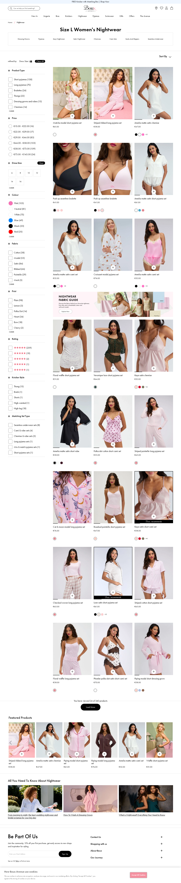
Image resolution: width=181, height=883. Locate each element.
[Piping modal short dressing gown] (154, 671)
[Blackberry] (61, 463)
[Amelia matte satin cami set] (72, 267)
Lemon (18, 305)
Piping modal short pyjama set (76, 762)
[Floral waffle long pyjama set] (72, 671)
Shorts (18, 397)
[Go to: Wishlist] (161, 8)
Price (14, 118)
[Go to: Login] (166, 8)
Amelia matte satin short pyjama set (150, 198)
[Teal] (139, 210)
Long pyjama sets (23, 441)
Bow (18, 322)
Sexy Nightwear (59, 39)
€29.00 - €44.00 (24, 137)
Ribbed (19, 269)
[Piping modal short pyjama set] (77, 740)
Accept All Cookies (138, 875)
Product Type (18, 70)
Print (14, 291)
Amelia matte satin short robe (66, 451)
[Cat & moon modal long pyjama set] (72, 520)
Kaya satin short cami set (145, 526)
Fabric (15, 243)
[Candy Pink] (143, 134)
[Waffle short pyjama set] (159, 740)
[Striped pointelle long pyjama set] (154, 444)
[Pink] (136, 387)
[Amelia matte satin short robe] (72, 444)
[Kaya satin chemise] (154, 368)
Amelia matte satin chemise (146, 123)
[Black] (136, 134)
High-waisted (21, 403)
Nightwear (82, 16)
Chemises (97, 39)
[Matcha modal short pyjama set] (72, 116)
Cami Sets (113, 39)
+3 (146, 134)
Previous (11, 743)
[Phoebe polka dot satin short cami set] (113, 671)
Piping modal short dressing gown (149, 678)
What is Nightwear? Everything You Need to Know (142, 815)
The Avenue (145, 16)
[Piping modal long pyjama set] (104, 740)
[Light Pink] (61, 210)
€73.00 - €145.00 (24, 154)
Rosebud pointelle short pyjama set (109, 527)
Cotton (19, 252)
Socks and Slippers (132, 39)
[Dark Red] (139, 387)
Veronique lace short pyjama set (108, 375)
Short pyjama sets (23, 452)
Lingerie (46, 16)
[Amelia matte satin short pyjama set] (154, 191)
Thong (19, 386)
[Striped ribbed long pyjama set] (113, 116)
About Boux (96, 850)
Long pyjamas (22, 84)
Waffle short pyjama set (157, 760)
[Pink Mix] (95, 134)
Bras (57, 16)
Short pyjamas (23, 79)
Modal (19, 258)
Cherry (18, 327)
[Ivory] (139, 134)
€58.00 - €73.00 (24, 148)
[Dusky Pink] (58, 210)
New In (34, 16)
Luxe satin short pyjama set (106, 602)
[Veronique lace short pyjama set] (113, 368)
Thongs (19, 95)
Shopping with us (98, 843)
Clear (41, 163)
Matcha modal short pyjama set (67, 123)
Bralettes (20, 90)
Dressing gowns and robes (28, 101)
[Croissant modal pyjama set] (113, 267)
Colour (15, 194)
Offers (131, 16)
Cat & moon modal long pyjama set (69, 527)
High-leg (20, 408)
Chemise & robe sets (25, 436)
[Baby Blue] (139, 690)
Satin (18, 263)
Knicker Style (18, 377)
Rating (15, 338)
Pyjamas (96, 16)
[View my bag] (171, 9)
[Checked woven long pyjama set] (72, 595)
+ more (11, 111)
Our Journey (96, 857)
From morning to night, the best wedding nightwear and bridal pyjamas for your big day (33, 816)
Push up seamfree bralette (64, 198)
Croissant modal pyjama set (106, 274)
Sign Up (65, 854)
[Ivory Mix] (54, 134)
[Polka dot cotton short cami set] (113, 444)
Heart (18, 316)
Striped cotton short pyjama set (148, 602)
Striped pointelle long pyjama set (149, 451)
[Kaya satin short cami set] (154, 516)
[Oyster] (98, 614)
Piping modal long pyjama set (103, 762)
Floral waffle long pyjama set (66, 678)
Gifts (121, 16)
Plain (18, 300)
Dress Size (27, 163)
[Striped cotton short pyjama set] (154, 595)
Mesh (18, 280)
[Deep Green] (95, 387)
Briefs (18, 392)
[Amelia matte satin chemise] (154, 116)
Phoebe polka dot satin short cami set (110, 678)
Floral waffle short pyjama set (66, 375)
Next (170, 743)
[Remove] (31, 61)
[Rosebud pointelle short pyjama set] (113, 520)
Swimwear (109, 16)
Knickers (68, 16)
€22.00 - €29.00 (24, 131)
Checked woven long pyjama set (68, 602)
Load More (90, 707)
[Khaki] (143, 387)
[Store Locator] (156, 9)
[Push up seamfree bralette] (72, 191)
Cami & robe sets (23, 430)
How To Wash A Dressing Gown (77, 815)
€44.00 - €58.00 (25, 143)
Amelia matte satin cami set (65, 274)
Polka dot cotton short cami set (107, 451)
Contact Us (95, 837)
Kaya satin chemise (143, 375)
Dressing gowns (24, 39)
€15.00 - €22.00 (24, 126)
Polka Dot (20, 311)
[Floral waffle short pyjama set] (72, 368)
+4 (146, 387)
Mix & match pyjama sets (27, 447)
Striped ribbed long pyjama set (108, 123)
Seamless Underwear (155, 39)
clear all (40, 61)
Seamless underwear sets (27, 425)
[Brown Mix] (143, 690)
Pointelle (20, 274)
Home (10, 22)
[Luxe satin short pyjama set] (113, 592)
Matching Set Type (21, 416)
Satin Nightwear (79, 39)
